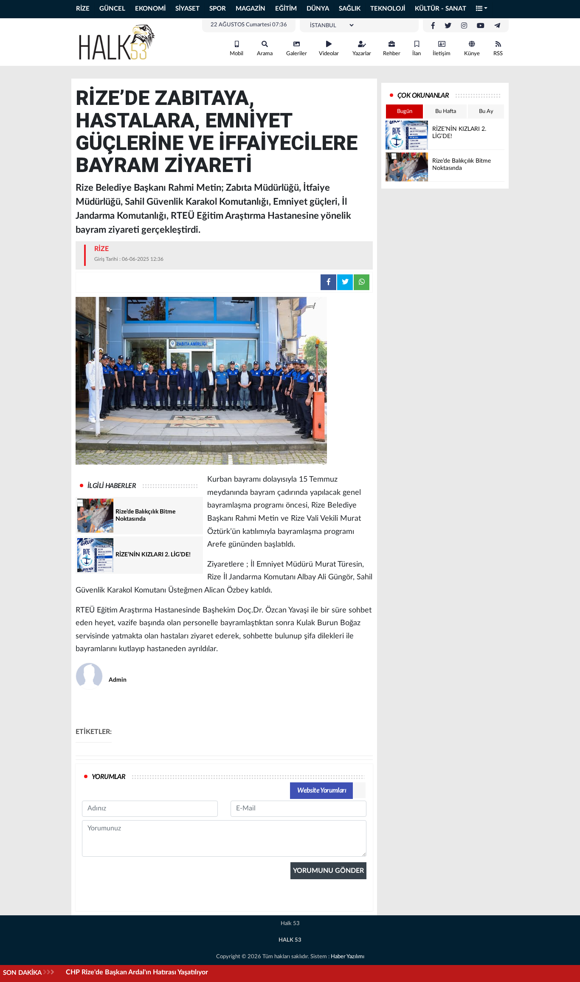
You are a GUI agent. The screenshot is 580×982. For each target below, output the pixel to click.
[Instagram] (464, 26)
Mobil (236, 53)
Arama (265, 53)
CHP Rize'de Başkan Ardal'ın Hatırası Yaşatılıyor (137, 972)
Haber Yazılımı (347, 956)
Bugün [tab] (404, 111)
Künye (472, 53)
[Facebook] (433, 26)
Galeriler (296, 53)
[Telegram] (497, 26)
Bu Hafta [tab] (445, 111)
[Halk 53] (120, 41)
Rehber (391, 53)
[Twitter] (448, 26)
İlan (416, 53)
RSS (498, 53)
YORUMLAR (108, 776)
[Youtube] (481, 26)
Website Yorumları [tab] (321, 790)
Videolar (329, 53)
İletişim (441, 53)
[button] (482, 9)
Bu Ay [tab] (486, 111)
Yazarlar (361, 53)
